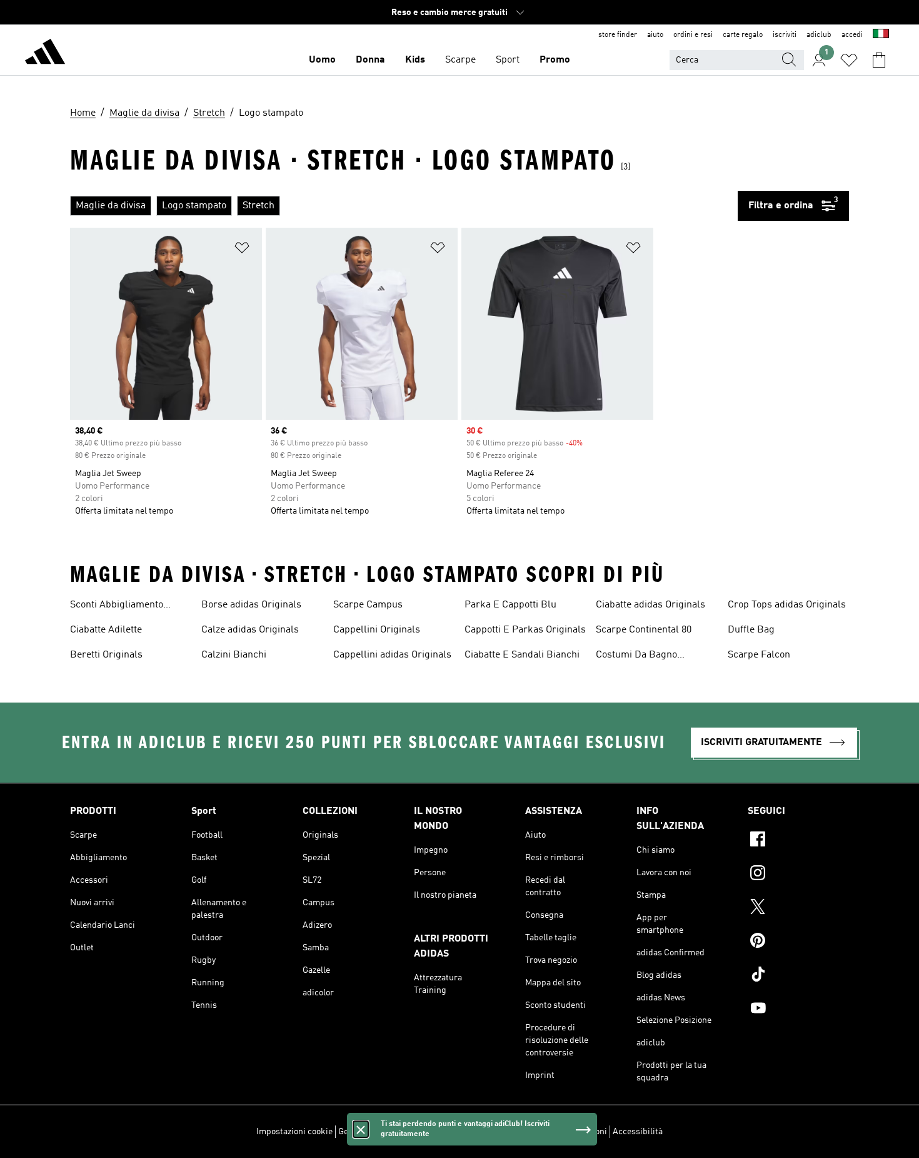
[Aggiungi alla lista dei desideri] (242, 250)
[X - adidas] (798, 908)
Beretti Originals (106, 655)
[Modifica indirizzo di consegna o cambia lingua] (881, 35)
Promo (555, 60)
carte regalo (743, 35)
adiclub (818, 35)
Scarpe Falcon (759, 655)
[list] (404, 206)
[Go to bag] (879, 60)
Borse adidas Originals (251, 605)
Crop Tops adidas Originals (787, 605)
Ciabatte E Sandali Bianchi (522, 655)
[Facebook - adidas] (798, 841)
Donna (370, 60)
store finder (617, 35)
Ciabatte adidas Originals (650, 605)
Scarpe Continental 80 (643, 630)
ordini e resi (693, 35)
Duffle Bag (751, 630)
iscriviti (784, 35)
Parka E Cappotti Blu (510, 605)
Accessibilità (638, 1131)
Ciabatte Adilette (106, 630)
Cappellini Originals (376, 630)
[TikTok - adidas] (798, 976)
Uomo (322, 60)
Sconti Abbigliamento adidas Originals (116, 606)
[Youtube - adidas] (798, 1010)
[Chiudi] (360, 1129)
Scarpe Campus (368, 605)
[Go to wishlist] (849, 60)
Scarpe (460, 60)
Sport (508, 60)
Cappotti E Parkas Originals (525, 630)
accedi (852, 35)
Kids (415, 60)
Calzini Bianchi (233, 655)
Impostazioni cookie (294, 1131)
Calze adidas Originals (250, 630)
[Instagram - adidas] (798, 874)
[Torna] (45, 54)
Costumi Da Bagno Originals (636, 656)
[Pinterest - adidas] (798, 942)
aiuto (655, 35)
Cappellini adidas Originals (392, 655)
